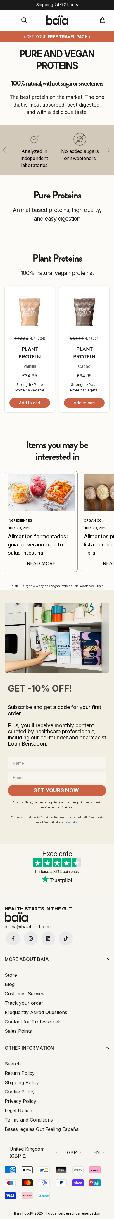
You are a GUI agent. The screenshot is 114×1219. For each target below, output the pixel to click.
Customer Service (24, 994)
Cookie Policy (20, 1092)
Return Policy (20, 1073)
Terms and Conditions (29, 1120)
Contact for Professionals (33, 1022)
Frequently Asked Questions (36, 1012)
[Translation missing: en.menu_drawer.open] (11, 20)
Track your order (24, 1003)
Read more (41, 563)
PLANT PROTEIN (29, 353)
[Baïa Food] (57, 20)
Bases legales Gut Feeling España (42, 1129)
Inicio (14, 586)
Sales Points (18, 1031)
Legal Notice (18, 1110)
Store (11, 975)
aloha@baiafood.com (28, 926)
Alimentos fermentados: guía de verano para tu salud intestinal (38, 544)
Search (13, 1064)
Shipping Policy (22, 1082)
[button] (103, 20)
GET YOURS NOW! (57, 790)
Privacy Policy (20, 1101)
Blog (10, 984)
